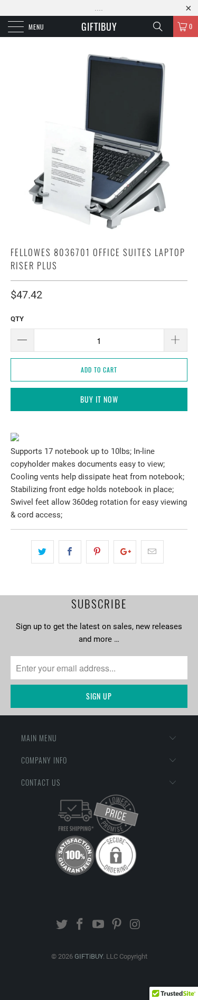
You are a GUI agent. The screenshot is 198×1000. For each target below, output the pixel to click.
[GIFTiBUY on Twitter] (62, 925)
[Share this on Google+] (125, 551)
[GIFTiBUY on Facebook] (80, 925)
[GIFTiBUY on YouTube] (99, 925)
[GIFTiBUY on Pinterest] (117, 925)
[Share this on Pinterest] (97, 551)
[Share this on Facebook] (70, 551)
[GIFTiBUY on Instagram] (135, 925)
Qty (17, 319)
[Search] (161, 26)
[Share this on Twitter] (42, 551)
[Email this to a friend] (152, 551)
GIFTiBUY (99, 26)
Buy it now (99, 399)
